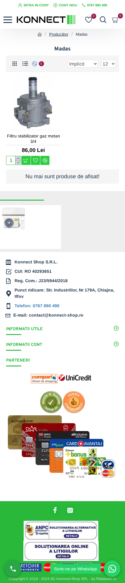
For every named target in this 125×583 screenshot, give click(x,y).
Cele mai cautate (64, 195)
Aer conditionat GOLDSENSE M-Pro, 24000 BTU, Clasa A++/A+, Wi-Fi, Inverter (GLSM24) (41, 224)
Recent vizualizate (22, 195)
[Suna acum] (13, 568)
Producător (58, 34)
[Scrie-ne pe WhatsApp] (112, 568)
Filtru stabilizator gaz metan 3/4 (33, 139)
